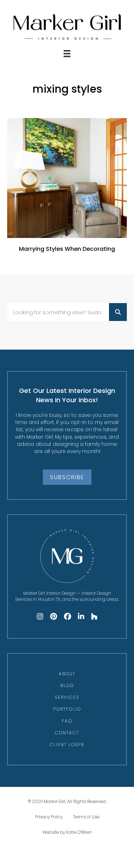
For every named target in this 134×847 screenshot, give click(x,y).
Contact (67, 733)
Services (67, 697)
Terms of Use (86, 817)
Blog (67, 685)
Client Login (67, 744)
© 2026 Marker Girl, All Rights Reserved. (67, 801)
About (67, 674)
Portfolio (67, 709)
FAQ (67, 721)
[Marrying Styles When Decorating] (67, 189)
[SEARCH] (118, 312)
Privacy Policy (49, 817)
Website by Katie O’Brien (67, 832)
